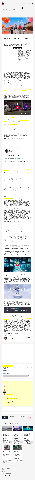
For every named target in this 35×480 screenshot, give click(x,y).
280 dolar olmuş (19, 143)
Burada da (24, 89)
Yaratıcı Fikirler (15, 468)
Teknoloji (19, 471)
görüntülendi (10, 97)
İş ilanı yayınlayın (15, 474)
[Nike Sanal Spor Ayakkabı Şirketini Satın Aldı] (7, 447)
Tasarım (16, 471)
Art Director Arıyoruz (10, 401)
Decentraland (21, 76)
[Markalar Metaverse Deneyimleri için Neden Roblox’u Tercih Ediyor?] (17, 447)
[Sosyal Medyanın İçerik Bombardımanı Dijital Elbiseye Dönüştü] (7, 428)
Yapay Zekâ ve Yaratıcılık (23, 9)
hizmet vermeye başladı (14, 124)
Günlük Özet (6, 370)
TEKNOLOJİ (10, 460)
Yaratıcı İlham (14, 10)
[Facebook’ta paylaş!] (14, 48)
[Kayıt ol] (29, 376)
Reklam (14, 471)
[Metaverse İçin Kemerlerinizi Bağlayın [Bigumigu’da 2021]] (28, 428)
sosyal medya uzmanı (10, 394)
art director (8, 402)
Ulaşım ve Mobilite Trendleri (6, 10)
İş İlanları (31, 15)
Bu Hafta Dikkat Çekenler (7, 371)
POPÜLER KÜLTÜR (28, 337)
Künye (3, 472)
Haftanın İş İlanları (6, 373)
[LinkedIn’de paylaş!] (19, 48)
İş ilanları (5, 383)
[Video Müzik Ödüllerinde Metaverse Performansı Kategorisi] (17, 428)
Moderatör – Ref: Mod (10, 384)
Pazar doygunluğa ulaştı (9, 198)
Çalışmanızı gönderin (16, 473)
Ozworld (8, 252)
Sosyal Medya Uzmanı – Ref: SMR (12, 388)
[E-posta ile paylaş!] (21, 48)
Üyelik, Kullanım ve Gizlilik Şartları (6, 473)
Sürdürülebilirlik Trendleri (6, 9)
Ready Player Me (18, 301)
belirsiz (14, 200)
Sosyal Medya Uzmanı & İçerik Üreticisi (13, 397)
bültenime (23, 65)
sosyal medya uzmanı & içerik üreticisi (12, 398)
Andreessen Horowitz (7, 181)
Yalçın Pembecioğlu (10, 338)
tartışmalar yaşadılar (12, 243)
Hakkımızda (3, 471)
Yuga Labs (9, 180)
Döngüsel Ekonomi (14, 9)
